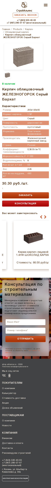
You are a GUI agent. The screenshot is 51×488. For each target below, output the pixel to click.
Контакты (7, 448)
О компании (8, 388)
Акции (5, 403)
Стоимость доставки (14, 398)
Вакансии (7, 438)
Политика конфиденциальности (15, 366)
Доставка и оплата (12, 443)
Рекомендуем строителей (16, 453)
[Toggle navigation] (45, 5)
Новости (6, 426)
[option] (23, 56)
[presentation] (41, 217)
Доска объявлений (12, 408)
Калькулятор (9, 393)
